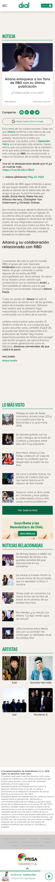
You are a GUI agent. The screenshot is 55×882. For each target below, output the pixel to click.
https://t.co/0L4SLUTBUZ (18, 169)
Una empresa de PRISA (27, 857)
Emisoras (33, 839)
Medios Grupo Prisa (27, 864)
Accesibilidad (12, 842)
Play (49, 876)
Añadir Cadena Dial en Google (29, 121)
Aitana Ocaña (9, 360)
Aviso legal (46, 839)
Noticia (8, 36)
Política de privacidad (30, 842)
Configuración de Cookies (33, 845)
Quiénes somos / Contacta (14, 839)
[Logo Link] (24, 5)
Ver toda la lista (27, 510)
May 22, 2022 (36, 177)
